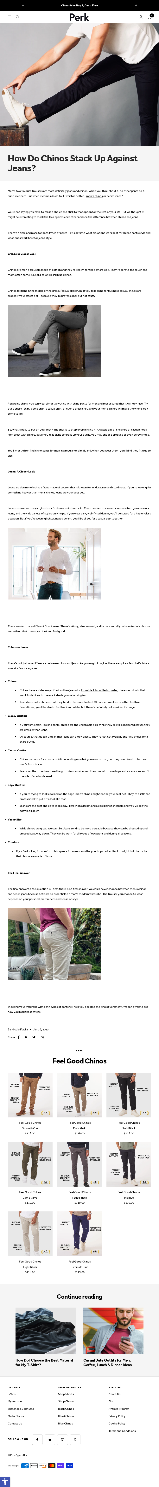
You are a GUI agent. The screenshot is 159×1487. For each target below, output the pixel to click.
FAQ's (12, 1394)
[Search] (17, 17)
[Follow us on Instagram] (62, 1439)
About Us (114, 1394)
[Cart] (149, 17)
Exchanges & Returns (21, 1408)
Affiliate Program (119, 1408)
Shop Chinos (66, 1401)
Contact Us (15, 1423)
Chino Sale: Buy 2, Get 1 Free (79, 5)
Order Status (16, 1416)
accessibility (5, 1481)
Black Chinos (66, 1408)
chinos (65, 725)
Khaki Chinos (66, 1416)
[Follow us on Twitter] (50, 1439)
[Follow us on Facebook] (37, 1439)
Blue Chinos (65, 1423)
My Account (15, 1401)
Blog (111, 1401)
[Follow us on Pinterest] (75, 1439)
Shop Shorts (66, 1394)
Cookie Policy (117, 1423)
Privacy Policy (117, 1416)
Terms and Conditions (122, 1431)
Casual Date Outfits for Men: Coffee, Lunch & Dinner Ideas (107, 1362)
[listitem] (19, 1037)
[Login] (141, 16)
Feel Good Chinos (30, 1122)
